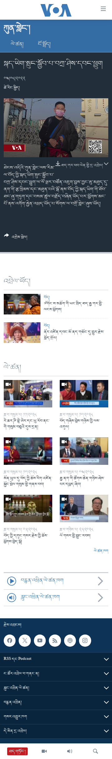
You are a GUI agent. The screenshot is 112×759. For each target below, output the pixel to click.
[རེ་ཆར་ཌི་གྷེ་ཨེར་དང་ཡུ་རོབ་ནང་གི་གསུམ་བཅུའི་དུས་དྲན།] (28, 393)
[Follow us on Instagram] (85, 640)
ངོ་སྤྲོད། (44, 44)
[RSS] (55, 640)
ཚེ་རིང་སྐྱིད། (12, 88)
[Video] (44, 751)
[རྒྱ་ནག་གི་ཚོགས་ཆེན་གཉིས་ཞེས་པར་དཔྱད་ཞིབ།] (84, 451)
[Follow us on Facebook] (10, 640)
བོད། (47, 297)
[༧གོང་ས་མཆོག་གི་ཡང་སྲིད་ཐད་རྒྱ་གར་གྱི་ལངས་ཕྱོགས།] (22, 304)
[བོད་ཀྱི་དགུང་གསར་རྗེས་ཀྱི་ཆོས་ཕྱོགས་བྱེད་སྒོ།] (28, 508)
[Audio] (69, 751)
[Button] (15, 239)
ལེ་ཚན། (17, 44)
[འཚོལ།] (95, 751)
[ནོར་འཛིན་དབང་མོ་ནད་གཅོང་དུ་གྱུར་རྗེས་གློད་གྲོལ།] (22, 332)
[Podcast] (70, 640)
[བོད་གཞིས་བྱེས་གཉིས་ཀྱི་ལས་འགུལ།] (84, 393)
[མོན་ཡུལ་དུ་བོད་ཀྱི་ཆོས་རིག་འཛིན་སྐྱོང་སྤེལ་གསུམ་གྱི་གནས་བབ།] (28, 451)
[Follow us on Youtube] (40, 640)
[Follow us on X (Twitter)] (24, 640)
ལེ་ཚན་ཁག (101, 551)
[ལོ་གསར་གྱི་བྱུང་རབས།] (84, 508)
